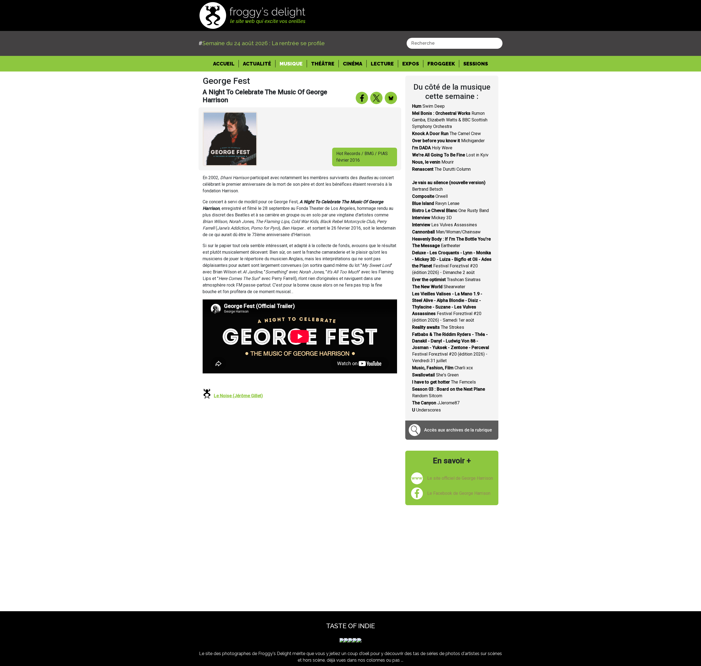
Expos (410, 64)
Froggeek (441, 64)
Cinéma (352, 64)
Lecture (382, 64)
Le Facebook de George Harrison (458, 493)
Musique (291, 64)
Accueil (226, 64)
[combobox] (454, 43)
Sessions (475, 64)
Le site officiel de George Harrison (460, 478)
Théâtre (322, 64)
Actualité (257, 64)
